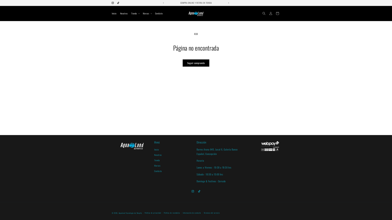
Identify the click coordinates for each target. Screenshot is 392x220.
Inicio (156, 149)
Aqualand (122, 213)
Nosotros (158, 154)
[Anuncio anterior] (163, 3)
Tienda (157, 160)
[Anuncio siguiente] (228, 3)
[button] (135, 13)
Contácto (158, 171)
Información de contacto (192, 213)
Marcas (157, 165)
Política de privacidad (153, 213)
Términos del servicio (212, 213)
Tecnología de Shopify (134, 213)
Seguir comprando (196, 63)
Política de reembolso (172, 213)
